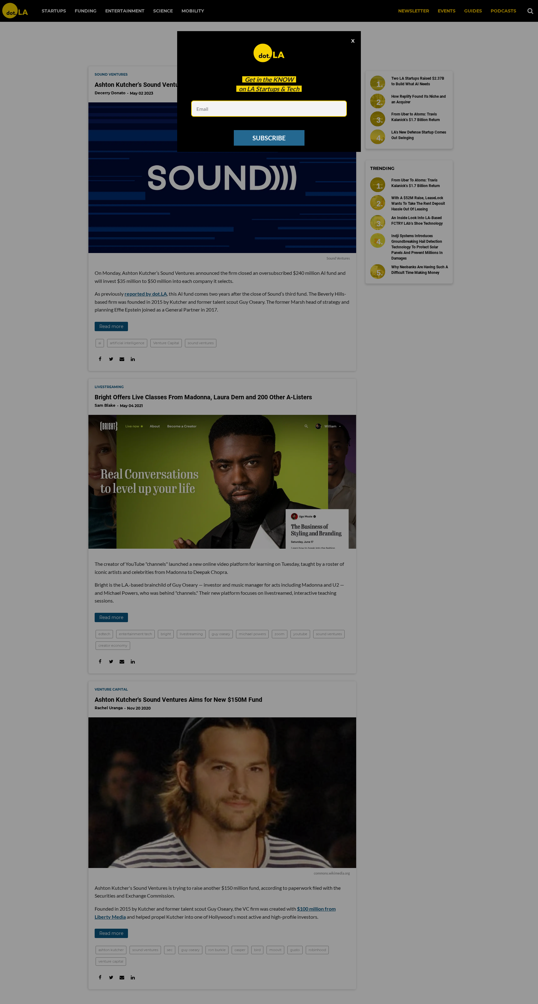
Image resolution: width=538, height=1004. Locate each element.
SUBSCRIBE (269, 138)
